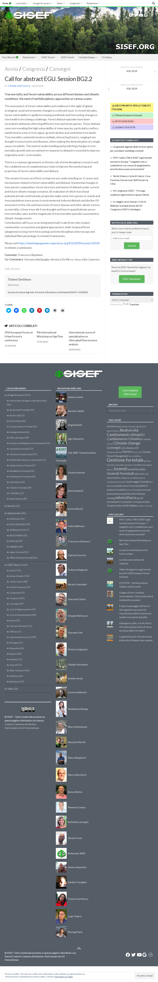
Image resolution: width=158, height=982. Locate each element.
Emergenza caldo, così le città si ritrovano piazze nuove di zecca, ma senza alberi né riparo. (135, 627)
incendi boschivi (136, 469)
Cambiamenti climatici (126, 434)
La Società (21, 3)
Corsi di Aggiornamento (20, 609)
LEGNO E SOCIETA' (125, 127)
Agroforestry (141, 427)
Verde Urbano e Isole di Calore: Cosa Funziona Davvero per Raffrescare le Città (130, 180)
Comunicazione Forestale (21, 426)
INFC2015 (140, 474)
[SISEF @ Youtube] (141, 15)
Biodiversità (129, 430)
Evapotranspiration (114, 452)
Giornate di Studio (18, 626)
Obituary (14, 631)
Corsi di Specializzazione (21, 615)
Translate (134, 304)
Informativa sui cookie (64, 977)
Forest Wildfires (135, 456)
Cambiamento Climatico (124, 439)
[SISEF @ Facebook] (131, 15)
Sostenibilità (126, 502)
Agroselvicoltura (113, 431)
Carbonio (147, 439)
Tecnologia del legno (141, 502)
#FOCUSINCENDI (124, 121)
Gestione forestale (125, 460)
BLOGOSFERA (16, 535)
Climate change (126, 443)
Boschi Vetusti (16, 421)
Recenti (11, 505)
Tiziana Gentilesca (18, 86)
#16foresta (15, 519)
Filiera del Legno (17, 437)
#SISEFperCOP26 (18, 530)
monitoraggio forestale (137, 481)
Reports (13, 654)
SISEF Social (48, 57)
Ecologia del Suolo (18, 432)
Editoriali (14, 541)
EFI (137, 447)
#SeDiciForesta (114, 426)
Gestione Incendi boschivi (21, 454)
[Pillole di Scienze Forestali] (151, 15)
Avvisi (11, 69)
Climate (110, 444)
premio (129, 490)
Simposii (13, 665)
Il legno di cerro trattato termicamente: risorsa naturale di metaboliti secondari (136, 596)
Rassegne (14, 643)
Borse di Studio (16, 576)
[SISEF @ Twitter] (136, 15)
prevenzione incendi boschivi (122, 493)
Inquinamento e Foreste (20, 465)
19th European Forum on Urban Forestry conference (19, 336)
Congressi (74, 3)
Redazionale (13, 513)
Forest (127, 451)
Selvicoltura (15, 482)
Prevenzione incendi (141, 490)
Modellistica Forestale (20, 471)
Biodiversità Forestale (19, 410)
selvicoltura (125, 497)
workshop (148, 506)
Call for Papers (16, 581)
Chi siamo (107, 57)
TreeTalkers (15, 493)
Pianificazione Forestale (20, 476)
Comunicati (15, 593)
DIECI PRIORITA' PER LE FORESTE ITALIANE (131, 107)
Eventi (12, 620)
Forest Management (117, 455)
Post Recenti (9, 57)
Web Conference (17, 670)
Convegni (59, 69)
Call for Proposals (18, 587)
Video (10, 688)
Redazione (92, 3)
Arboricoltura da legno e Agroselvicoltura (28, 400)
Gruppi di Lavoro (41, 3)
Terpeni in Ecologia (18, 487)
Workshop (14, 681)
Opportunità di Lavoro (20, 637)
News (60, 3)
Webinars (14, 676)
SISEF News (13, 564)
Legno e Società (17, 552)
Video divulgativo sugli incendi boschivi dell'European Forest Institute (135, 573)
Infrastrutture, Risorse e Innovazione (26, 460)
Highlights (14, 546)
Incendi (120, 468)
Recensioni (14, 648)
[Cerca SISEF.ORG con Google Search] (146, 15)
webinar (140, 506)
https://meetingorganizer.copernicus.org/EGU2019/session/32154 (59, 243)
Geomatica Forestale (19, 449)
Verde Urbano (16, 499)
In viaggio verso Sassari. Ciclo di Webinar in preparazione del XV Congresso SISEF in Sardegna (128, 205)
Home (5, 3)
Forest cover (137, 452)
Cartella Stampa (87, 57)
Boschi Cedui (15, 415)
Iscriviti (132, 245)
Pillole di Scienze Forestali (128, 115)
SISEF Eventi (67, 57)
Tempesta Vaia (114, 505)
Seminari (13, 659)
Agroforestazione (128, 427)
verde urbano (129, 505)
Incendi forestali (120, 473)
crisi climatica (128, 447)
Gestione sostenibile (132, 465)
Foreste (147, 452)
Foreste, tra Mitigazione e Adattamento (27, 443)
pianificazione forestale (127, 485)
